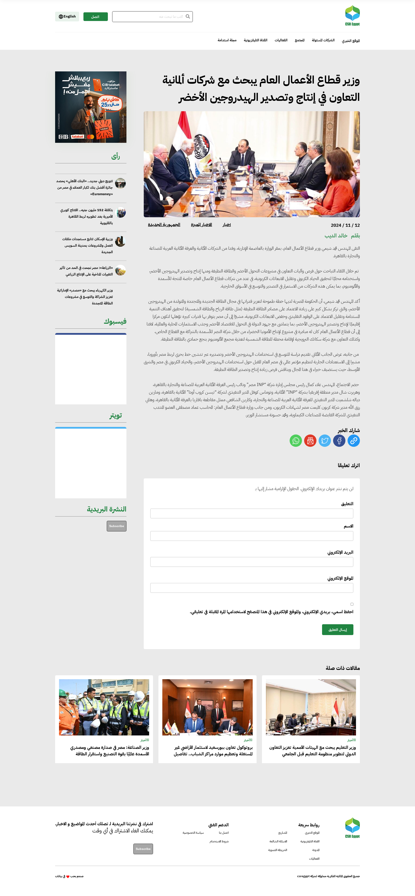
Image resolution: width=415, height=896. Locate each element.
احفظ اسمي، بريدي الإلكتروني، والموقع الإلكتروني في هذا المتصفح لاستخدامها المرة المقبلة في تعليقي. (271, 611)
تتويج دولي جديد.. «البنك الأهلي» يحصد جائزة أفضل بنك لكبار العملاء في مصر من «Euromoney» (84, 180)
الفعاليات (281, 40)
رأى (115, 156)
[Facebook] (339, 440)
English (70, 16)
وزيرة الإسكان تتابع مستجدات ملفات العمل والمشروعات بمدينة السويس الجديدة (87, 238)
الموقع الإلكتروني (340, 578)
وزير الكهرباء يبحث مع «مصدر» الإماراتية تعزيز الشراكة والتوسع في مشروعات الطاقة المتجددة (85, 289)
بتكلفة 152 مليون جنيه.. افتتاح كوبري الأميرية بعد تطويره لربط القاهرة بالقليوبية (86, 209)
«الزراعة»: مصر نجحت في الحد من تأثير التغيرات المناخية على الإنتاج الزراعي (86, 264)
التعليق (347, 503)
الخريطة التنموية (277, 850)
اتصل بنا (95, 17)
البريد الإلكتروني (340, 552)
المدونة (315, 850)
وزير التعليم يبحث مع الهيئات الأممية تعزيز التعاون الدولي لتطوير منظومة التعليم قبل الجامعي (312, 750)
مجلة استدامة (227, 40)
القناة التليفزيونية (255, 40)
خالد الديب (336, 236)
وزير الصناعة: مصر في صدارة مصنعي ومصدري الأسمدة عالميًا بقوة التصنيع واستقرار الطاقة (109, 750)
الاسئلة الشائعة (278, 841)
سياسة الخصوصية (193, 832)
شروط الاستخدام (219, 841)
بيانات (58, 876)
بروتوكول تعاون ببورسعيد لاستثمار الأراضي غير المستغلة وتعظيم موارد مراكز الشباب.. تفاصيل (213, 750)
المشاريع (282, 832)
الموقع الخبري (351, 40)
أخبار (227, 224)
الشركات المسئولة (323, 40)
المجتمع (300, 40)
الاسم (348, 526)
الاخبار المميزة (201, 224)
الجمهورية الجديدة (164, 224)
